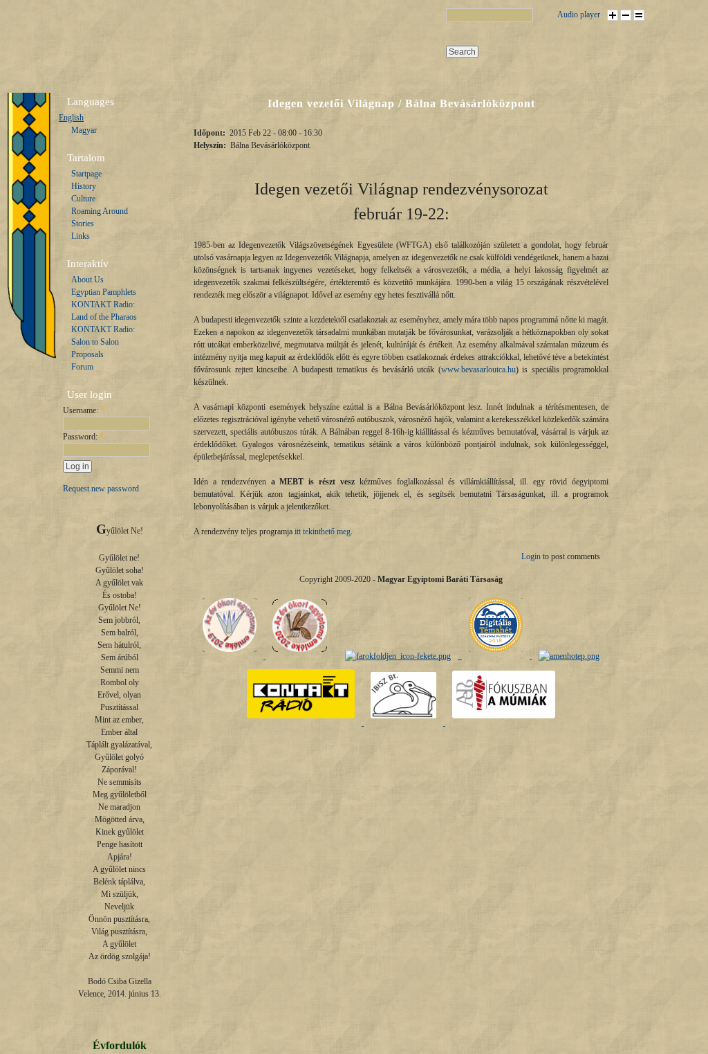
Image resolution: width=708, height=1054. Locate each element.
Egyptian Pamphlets (103, 292)
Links (80, 236)
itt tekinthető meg (323, 531)
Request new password (101, 488)
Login (531, 556)
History (83, 186)
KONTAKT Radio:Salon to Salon (103, 336)
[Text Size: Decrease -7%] (625, 15)
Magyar (84, 130)
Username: (83, 410)
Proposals (87, 354)
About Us (87, 279)
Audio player (578, 14)
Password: (83, 437)
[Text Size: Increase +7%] (612, 15)
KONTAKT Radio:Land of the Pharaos (104, 311)
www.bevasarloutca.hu (478, 369)
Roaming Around (99, 211)
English (71, 117)
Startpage (86, 174)
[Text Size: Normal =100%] (638, 15)
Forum (82, 367)
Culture (83, 198)
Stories (82, 223)
